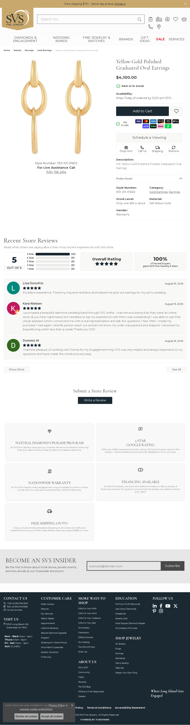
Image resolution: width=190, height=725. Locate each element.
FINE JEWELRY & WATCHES (96, 39)
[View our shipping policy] (49, 511)
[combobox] (86, 19)
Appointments (48, 623)
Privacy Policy (57, 705)
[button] (167, 19)
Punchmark (102, 720)
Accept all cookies (51, 716)
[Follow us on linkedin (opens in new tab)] (155, 606)
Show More (16, 369)
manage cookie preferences (36, 709)
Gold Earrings (44, 50)
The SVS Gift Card (86, 647)
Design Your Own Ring (126, 673)
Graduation (83, 632)
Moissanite (120, 614)
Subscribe (172, 566)
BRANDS (126, 39)
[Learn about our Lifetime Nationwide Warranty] (49, 471)
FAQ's (81, 677)
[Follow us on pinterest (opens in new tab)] (154, 611)
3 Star (30, 261)
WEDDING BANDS (61, 39)
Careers (81, 696)
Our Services (47, 614)
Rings (118, 649)
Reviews (82, 682)
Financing (46, 657)
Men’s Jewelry (122, 663)
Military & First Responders (91, 691)
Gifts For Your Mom (87, 613)
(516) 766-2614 (56, 172)
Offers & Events (85, 637)
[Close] (185, 4)
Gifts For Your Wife (87, 608)
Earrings (29, 50)
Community (84, 672)
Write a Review (95, 400)
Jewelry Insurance (49, 652)
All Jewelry (120, 644)
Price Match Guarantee (52, 647)
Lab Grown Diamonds (125, 609)
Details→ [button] (120, 4)
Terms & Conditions (99, 707)
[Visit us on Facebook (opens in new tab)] (161, 606)
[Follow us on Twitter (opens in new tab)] (175, 606)
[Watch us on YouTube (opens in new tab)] (167, 606)
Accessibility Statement (130, 707)
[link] (150, 19)
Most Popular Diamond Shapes (130, 623)
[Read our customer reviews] (140, 429)
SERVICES (176, 39)
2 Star (30, 265)
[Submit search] (140, 19)
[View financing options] (140, 469)
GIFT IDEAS (145, 39)
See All (176, 369)
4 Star (30, 257)
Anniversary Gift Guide (126, 628)
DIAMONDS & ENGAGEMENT (25, 39)
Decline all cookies (26, 716)
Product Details (124, 178)
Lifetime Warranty (49, 628)
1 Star (30, 268)
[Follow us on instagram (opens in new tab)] (161, 611)
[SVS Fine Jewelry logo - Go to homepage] (17, 19)
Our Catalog (84, 642)
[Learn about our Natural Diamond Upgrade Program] (49, 431)
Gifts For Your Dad (87, 623)
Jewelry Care (121, 618)
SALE (160, 39)
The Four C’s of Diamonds (127, 604)
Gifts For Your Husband (89, 618)
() (73, 254)
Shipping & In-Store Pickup (54, 642)
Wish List (82, 652)
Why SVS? (83, 667)
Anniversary (84, 628)
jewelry (17, 50)
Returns (45, 609)
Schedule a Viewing (149, 137)
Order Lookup (47, 604)
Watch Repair (47, 618)
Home (7, 50)
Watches (119, 668)
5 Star (30, 254)
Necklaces (120, 658)
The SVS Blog (84, 687)
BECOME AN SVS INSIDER (41, 560)
